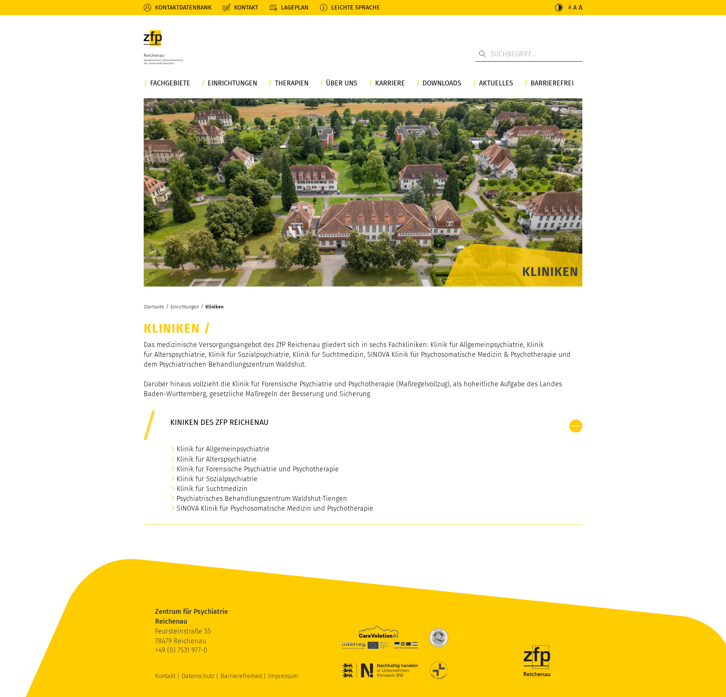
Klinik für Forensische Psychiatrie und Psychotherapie (258, 469)
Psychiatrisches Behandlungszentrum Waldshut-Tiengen (262, 498)
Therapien (292, 83)
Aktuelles (496, 83)
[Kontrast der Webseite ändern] (559, 7)
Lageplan (295, 7)
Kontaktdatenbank (183, 7)
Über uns (341, 83)
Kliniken (214, 307)
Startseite (154, 307)
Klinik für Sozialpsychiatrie (217, 479)
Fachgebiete (170, 83)
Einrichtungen (232, 83)
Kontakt (246, 7)
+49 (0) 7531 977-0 (181, 650)
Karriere (390, 83)
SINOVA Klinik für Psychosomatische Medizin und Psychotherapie (275, 508)
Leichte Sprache (355, 7)
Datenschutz (199, 676)
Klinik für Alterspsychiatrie (217, 459)
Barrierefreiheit (242, 676)
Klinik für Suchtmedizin (212, 489)
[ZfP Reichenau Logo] (163, 49)
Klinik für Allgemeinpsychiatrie (223, 449)
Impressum (283, 676)
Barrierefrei (552, 83)
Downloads (441, 83)
